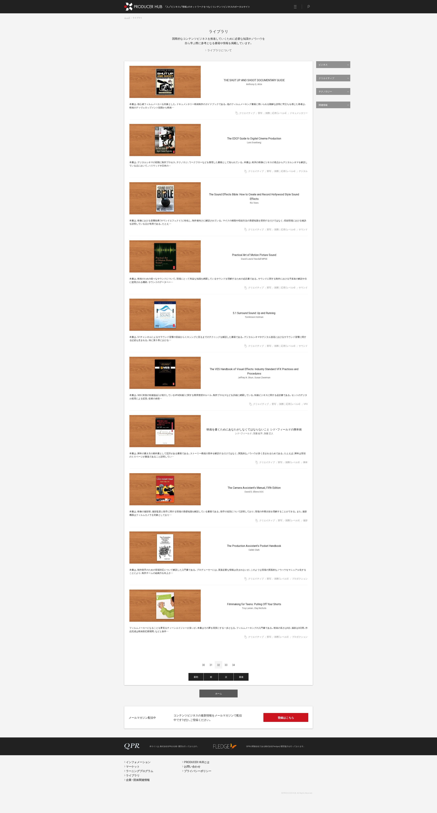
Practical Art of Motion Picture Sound (254, 256)
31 (211, 665)
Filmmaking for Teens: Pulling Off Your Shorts (254, 606)
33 (226, 665)
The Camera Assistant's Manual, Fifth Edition (254, 489)
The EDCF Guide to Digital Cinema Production (254, 140)
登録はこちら (286, 717)
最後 (241, 676)
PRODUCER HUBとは (196, 762)
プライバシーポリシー (197, 771)
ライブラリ (133, 775)
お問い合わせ (192, 766)
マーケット (133, 766)
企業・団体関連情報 (138, 780)
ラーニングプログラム (139, 771)
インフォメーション (138, 762)
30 (203, 665)
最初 (196, 676)
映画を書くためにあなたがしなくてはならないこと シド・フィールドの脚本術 (254, 431)
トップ (127, 17)
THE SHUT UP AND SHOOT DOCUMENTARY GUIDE (254, 82)
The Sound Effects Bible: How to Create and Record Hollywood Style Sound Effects (254, 198)
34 (233, 665)
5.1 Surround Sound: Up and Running (254, 314)
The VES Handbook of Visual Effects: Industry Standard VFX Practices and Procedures (254, 373)
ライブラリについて (219, 50)
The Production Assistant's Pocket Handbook (254, 547)
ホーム (218, 693)
